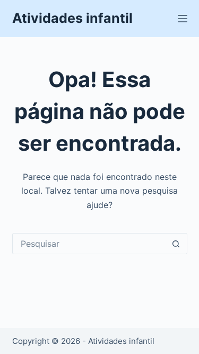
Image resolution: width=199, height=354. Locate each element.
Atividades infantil (72, 18)
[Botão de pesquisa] (176, 243)
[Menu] (182, 18)
